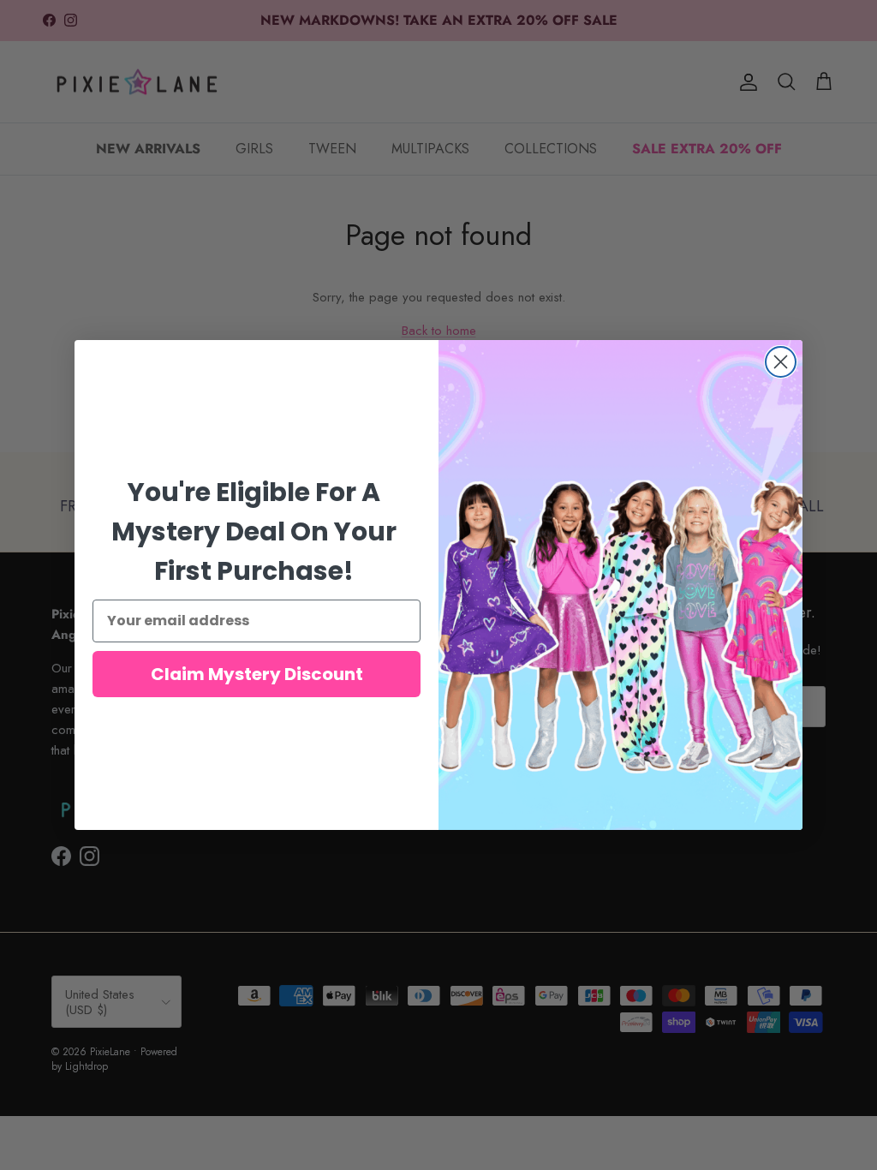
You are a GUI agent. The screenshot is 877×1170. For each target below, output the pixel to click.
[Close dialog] (781, 362)
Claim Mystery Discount (257, 674)
